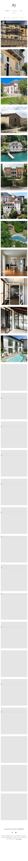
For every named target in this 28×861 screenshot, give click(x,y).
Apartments (15, 17)
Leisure (22, 17)
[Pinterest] (16, 832)
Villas (8, 17)
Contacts (14, 13)
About (21, 10)
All (4, 17)
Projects (7, 10)
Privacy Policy (19, 839)
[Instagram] (12, 832)
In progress (15, 10)
